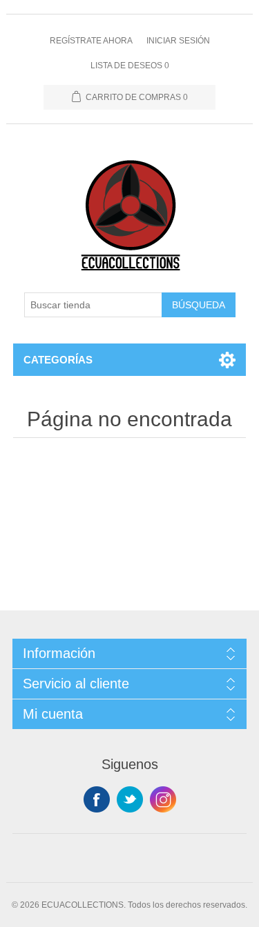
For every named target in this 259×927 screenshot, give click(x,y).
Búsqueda (198, 304)
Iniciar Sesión (178, 41)
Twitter (130, 799)
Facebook (97, 799)
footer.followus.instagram (163, 799)
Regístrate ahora (91, 41)
